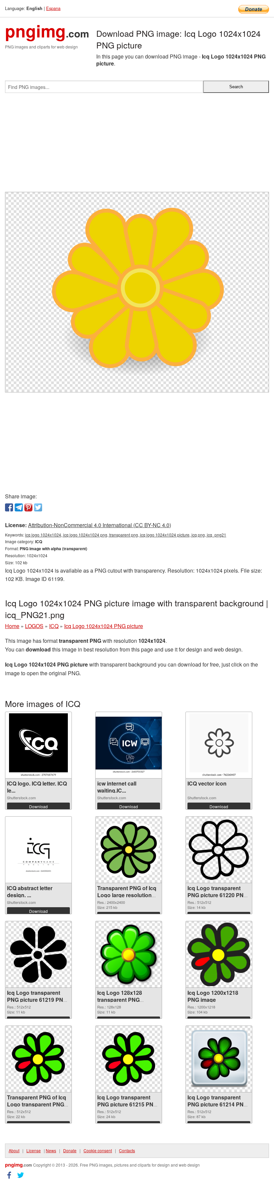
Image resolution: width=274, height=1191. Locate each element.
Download (38, 806)
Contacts (127, 1150)
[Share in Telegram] (19, 507)
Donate (70, 1150)
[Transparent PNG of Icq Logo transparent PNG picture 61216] (38, 1059)
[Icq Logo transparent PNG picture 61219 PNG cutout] (38, 954)
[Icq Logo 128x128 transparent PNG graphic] (128, 954)
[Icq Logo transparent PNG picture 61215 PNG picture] (128, 1059)
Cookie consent (98, 1150)
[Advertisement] (137, 145)
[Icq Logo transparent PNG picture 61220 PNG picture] (218, 849)
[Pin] (28, 507)
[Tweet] (38, 507)
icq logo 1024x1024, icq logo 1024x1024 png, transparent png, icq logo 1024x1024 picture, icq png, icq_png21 (125, 535)
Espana (53, 8)
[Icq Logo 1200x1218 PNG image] (218, 954)
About (14, 1150)
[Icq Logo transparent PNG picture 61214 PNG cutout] (218, 1059)
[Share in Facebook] (9, 507)
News (51, 1150)
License (33, 1150)
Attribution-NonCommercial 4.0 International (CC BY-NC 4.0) (99, 525)
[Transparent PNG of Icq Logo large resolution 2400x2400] (128, 849)
